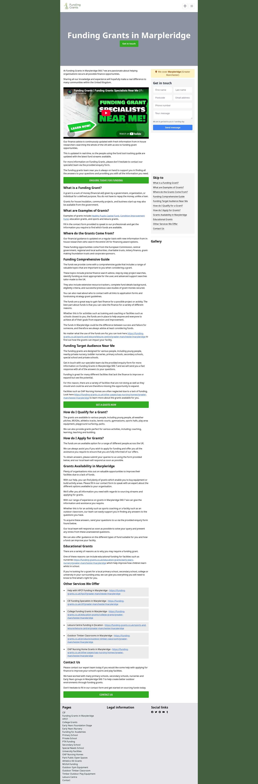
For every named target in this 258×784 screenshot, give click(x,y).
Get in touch (129, 43)
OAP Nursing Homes (72, 754)
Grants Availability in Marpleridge (170, 214)
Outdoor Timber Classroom (76, 770)
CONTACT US (106, 694)
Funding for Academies (74, 731)
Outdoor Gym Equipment (75, 767)
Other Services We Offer (165, 223)
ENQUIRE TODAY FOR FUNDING (106, 180)
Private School (69, 738)
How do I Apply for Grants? (166, 210)
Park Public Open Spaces (75, 757)
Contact (66, 780)
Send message (172, 127)
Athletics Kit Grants (72, 760)
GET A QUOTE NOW (106, 404)
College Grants (69, 722)
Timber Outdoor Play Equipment (78, 773)
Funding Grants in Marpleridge (78, 715)
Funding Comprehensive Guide (168, 196)
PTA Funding (68, 741)
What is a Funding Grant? (166, 182)
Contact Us (158, 228)
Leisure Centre (69, 777)
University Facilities (72, 751)
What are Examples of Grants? (168, 187)
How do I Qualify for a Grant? (168, 205)
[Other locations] (185, 6)
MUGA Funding (70, 764)
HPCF (65, 719)
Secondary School (71, 744)
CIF (63, 712)
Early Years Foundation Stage (77, 725)
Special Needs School (73, 748)
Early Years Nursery (72, 728)
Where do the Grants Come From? (170, 191)
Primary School (70, 735)
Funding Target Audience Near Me (170, 201)
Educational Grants (163, 219)
